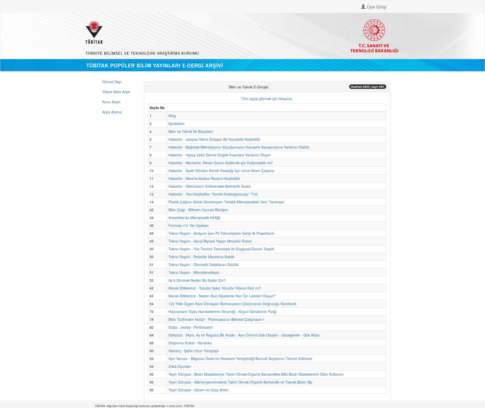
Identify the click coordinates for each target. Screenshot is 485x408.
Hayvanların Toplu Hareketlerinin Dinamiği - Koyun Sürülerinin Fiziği (222, 311)
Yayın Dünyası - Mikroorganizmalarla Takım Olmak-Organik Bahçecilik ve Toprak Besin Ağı (240, 382)
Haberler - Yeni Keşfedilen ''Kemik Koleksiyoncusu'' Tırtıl (213, 194)
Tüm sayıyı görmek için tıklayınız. (267, 98)
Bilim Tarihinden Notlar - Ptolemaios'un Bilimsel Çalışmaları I (216, 319)
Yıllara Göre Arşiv (116, 91)
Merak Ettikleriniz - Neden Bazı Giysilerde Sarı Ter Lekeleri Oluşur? (221, 295)
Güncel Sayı (112, 81)
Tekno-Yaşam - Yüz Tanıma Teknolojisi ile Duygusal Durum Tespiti (221, 248)
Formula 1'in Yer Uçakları (188, 225)
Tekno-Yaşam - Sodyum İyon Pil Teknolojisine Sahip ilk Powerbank (221, 233)
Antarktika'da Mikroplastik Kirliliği (194, 217)
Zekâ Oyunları (179, 366)
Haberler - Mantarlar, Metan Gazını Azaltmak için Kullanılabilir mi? (220, 162)
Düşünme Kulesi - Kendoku (190, 342)
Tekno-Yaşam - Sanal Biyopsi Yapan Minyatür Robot (210, 241)
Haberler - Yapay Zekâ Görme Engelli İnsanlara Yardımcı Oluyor (219, 154)
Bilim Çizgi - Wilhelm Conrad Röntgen (198, 209)
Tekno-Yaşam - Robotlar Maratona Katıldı (201, 256)
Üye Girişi (376, 6)
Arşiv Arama (112, 111)
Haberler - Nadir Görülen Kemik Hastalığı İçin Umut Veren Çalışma (221, 170)
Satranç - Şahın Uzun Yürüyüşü (193, 350)
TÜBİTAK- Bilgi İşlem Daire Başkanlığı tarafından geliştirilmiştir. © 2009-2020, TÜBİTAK (144, 406)
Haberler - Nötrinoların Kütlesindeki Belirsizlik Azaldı (209, 186)
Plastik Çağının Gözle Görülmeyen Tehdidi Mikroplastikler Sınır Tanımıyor (226, 201)
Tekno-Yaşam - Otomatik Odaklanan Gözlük (203, 264)
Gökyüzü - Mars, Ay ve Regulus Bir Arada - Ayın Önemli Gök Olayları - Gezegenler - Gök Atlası (244, 335)
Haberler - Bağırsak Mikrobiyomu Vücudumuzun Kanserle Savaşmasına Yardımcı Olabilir (238, 147)
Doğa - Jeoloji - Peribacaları (190, 327)
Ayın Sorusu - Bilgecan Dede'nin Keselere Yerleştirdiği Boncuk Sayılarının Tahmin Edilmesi (240, 358)
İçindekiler (176, 123)
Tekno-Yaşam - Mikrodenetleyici (193, 272)
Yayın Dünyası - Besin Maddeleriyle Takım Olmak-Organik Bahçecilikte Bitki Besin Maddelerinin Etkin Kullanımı (256, 374)
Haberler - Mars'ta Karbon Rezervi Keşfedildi (204, 178)
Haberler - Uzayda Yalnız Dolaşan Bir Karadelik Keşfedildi (214, 139)
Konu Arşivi (111, 101)
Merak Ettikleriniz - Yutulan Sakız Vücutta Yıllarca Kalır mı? (214, 288)
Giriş (172, 115)
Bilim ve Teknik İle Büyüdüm (190, 131)
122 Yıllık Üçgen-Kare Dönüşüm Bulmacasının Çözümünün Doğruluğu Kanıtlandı (232, 303)
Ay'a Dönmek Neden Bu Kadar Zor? (197, 280)
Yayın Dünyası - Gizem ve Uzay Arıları (198, 389)
